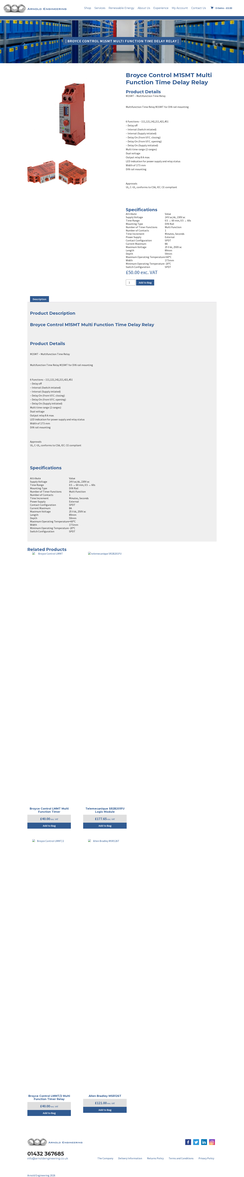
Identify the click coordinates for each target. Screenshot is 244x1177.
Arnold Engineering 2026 (41, 1175)
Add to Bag (145, 282)
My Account (180, 8)
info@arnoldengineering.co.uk (47, 1158)
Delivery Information (130, 1158)
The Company (105, 1158)
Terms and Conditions (181, 1158)
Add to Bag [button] (49, 825)
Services (99, 8)
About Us (144, 8)
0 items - (223, 8)
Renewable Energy (121, 8)
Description (39, 299)
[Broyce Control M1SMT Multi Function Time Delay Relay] (72, 113)
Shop (87, 8)
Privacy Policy (206, 1158)
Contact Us (198, 8)
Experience (160, 8)
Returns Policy (155, 1158)
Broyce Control (47, 324)
